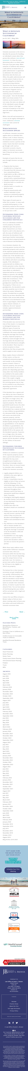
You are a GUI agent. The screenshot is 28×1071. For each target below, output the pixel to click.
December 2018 (8, 830)
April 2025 (6, 707)
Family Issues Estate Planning (12, 658)
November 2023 (8, 735)
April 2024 (6, 724)
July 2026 (6, 676)
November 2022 (8, 760)
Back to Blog (14, 617)
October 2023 (7, 738)
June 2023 (6, 747)
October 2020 (7, 808)
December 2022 (8, 758)
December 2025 (8, 691)
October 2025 (7, 696)
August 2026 (7, 674)
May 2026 (6, 680)
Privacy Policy (14, 1011)
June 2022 (6, 771)
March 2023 (6, 753)
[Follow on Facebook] (14, 1023)
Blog (13, 38)
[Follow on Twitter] (18, 1023)
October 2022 (7, 762)
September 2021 (8, 788)
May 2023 (6, 749)
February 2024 (7, 729)
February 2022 (7, 777)
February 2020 (7, 819)
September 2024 (8, 716)
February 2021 (7, 802)
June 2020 (6, 813)
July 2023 (6, 744)
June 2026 (6, 678)
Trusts (5, 665)
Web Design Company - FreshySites (14, 1030)
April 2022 (6, 775)
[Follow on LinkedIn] (10, 1023)
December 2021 (8, 782)
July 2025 (6, 702)
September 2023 (8, 740)
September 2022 (8, 764)
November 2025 (8, 694)
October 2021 (7, 786)
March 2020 (6, 817)
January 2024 (7, 731)
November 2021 (8, 784)
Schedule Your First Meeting (13, 870)
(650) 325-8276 (14, 3)
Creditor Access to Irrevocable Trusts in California (12, 636)
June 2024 (6, 720)
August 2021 (7, 791)
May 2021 (6, 797)
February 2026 (7, 687)
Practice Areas (14, 1004)
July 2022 (6, 769)
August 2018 (7, 837)
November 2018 (8, 833)
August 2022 (7, 766)
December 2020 (8, 806)
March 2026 (6, 685)
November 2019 (8, 824)
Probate (5, 663)
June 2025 (6, 705)
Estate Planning (8, 654)
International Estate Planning (12, 660)
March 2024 (6, 727)
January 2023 (7, 755)
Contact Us (14, 989)
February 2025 (7, 711)
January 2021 (7, 804)
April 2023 (6, 751)
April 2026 (6, 682)
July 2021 (6, 793)
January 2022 (7, 780)
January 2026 (7, 689)
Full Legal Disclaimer (14, 1008)
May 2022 (6, 773)
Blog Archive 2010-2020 (10, 839)
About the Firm (14, 1006)
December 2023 (8, 733)
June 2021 (6, 795)
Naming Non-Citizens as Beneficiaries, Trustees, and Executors (11, 627)
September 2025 (8, 698)
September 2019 (8, 826)
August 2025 (7, 700)
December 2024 (8, 713)
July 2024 (6, 718)
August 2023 (7, 742)
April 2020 (6, 815)
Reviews (14, 1001)
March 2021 (6, 800)
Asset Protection (8, 652)
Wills (17, 38)
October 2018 (7, 835)
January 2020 (7, 822)
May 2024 (6, 722)
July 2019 (6, 828)
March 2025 (6, 709)
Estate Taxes (7, 656)
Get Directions (14, 991)
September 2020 (8, 811)
